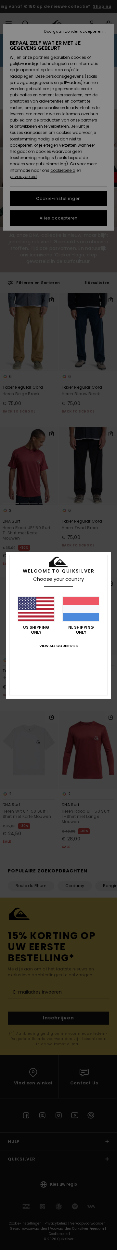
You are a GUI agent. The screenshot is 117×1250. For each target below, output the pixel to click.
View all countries (58, 645)
